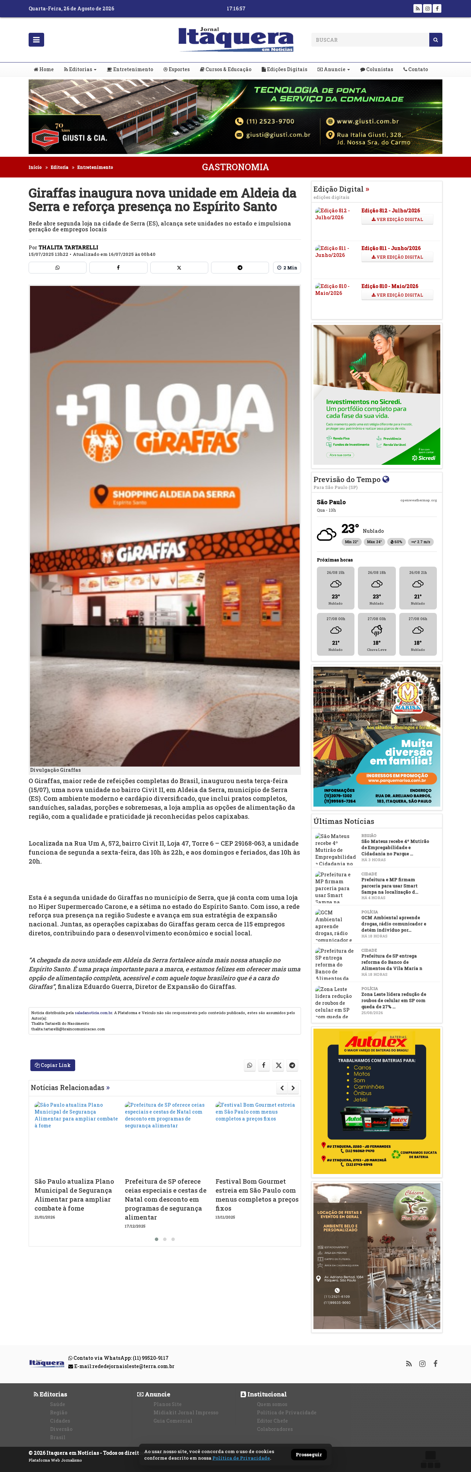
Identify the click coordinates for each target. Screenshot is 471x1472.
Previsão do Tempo (347, 482)
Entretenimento (132, 69)
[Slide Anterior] (282, 1088)
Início (35, 167)
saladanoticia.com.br (93, 1012)
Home (46, 69)
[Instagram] (427, 8)
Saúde (57, 1404)
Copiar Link (55, 1065)
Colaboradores (275, 1429)
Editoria (59, 167)
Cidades (60, 1420)
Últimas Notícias (343, 821)
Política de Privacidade (287, 1412)
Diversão (61, 1429)
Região (58, 1412)
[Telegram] (240, 267)
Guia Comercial (172, 1420)
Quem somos (272, 1404)
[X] (179, 267)
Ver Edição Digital (399, 219)
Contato (417, 69)
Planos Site (167, 1404)
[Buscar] (435, 40)
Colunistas (379, 69)
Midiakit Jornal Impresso (185, 1412)
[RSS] (417, 8)
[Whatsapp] (58, 267)
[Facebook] (437, 8)
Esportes (179, 69)
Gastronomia (235, 167)
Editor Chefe (272, 1420)
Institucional (266, 1394)
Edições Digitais (286, 69)
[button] (156, 1239)
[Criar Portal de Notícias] (430, 1459)
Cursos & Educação (227, 69)
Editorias (80, 69)
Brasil (58, 1437)
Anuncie (334, 69)
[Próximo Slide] (293, 1088)
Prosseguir (309, 1455)
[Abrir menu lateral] (36, 40)
